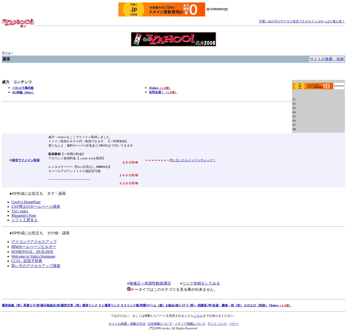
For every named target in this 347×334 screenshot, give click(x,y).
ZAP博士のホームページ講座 (35, 206)
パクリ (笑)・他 (190, 305)
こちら (198, 315)
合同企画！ (163, 92)
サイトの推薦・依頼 (327, 59)
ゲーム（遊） (156, 305)
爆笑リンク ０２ (116, 305)
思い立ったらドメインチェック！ (193, 160)
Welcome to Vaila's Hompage (33, 256)
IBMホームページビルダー (33, 247)
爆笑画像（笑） (12, 305)
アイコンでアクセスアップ (34, 242)
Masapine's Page (23, 215)
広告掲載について (160, 323)
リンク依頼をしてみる (201, 283)
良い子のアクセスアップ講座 (35, 266)
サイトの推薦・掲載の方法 (127, 323)
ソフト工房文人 (24, 220)
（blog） (23, 92)
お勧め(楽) (172, 305)
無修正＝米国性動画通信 (150, 283)
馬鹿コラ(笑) (32, 305)
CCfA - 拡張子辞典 (26, 261)
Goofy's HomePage (26, 202)
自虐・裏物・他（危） (227, 305)
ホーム (6, 52)
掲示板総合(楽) (51, 305)
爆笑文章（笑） (71, 305)
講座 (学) (206, 305)
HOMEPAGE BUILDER (32, 252)
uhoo (160, 88)
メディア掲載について (190, 323)
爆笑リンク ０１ (93, 305)
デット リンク (217, 323)
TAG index (19, 211)
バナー (233, 323)
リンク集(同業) (137, 305)
